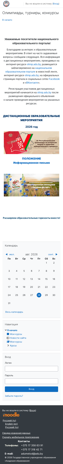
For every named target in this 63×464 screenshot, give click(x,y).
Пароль (9, 375)
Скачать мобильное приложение (20, 437)
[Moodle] (10, 414)
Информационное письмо (31, 162)
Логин (8, 363)
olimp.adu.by (34, 64)
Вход (56, 3)
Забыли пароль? (14, 396)
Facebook (54, 79)
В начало (7, 20)
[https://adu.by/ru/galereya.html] (31, 184)
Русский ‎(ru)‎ (9, 420)
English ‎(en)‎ (11, 424)
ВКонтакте (32, 82)
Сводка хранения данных (16, 433)
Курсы (13, 345)
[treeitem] (31, 338)
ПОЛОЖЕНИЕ (31, 158)
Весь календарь (14, 312)
